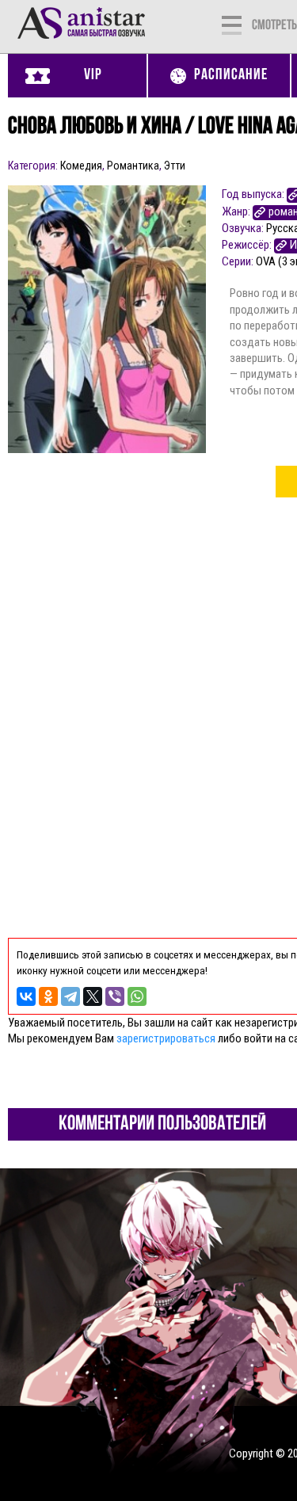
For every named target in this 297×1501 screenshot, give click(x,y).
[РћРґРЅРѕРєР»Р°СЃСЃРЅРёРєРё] (48, 996)
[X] (92, 996)
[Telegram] (70, 996)
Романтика (133, 165)
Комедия (81, 165)
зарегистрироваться (165, 1038)
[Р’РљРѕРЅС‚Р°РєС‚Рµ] (26, 996)
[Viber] (114, 996)
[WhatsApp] (137, 996)
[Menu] (232, 23)
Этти (174, 165)
